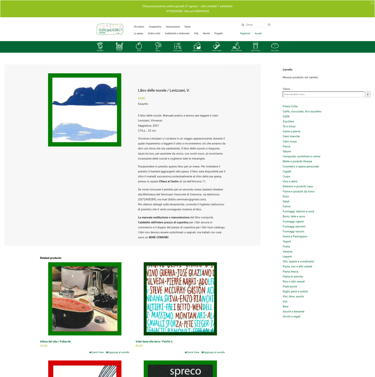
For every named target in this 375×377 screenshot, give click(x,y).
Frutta (139, 50)
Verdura (157, 50)
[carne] (177, 43)
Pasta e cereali (216, 50)
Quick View (98, 352)
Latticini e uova (197, 50)
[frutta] (139, 43)
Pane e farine (275, 50)
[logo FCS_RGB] (110, 23)
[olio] (236, 43)
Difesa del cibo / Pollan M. (55, 341)
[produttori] (100, 43)
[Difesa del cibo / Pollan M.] (84, 298)
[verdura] (158, 43)
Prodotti (119, 50)
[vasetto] (255, 43)
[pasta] (216, 43)
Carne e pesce (177, 50)
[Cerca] (368, 94)
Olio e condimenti (236, 50)
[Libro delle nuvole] (84, 109)
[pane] (275, 43)
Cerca (286, 89)
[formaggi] (197, 43)
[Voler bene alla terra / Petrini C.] (180, 298)
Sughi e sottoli (255, 50)
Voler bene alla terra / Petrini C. (154, 341)
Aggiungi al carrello (118, 352)
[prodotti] (119, 43)
